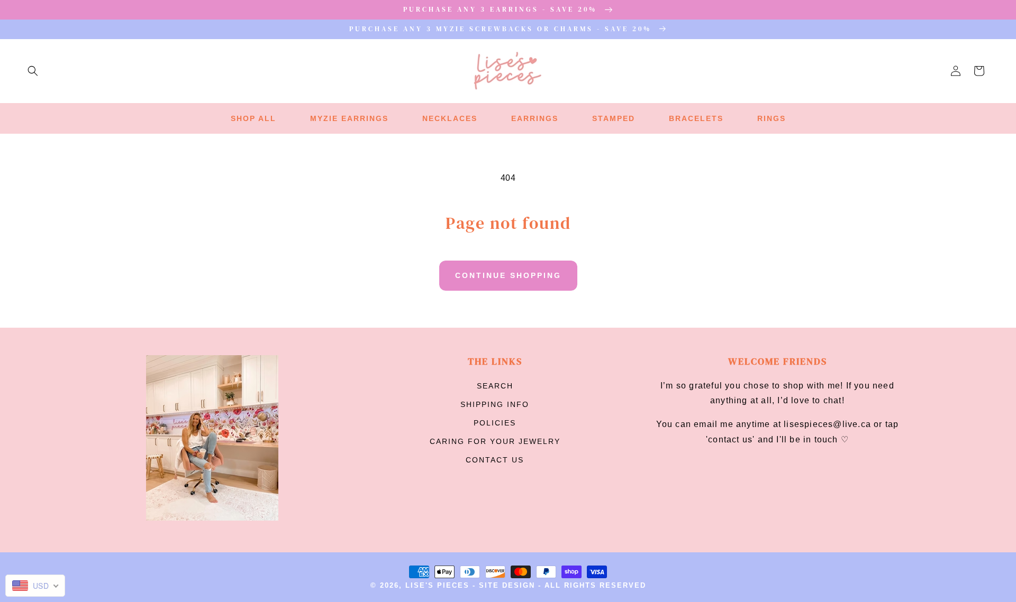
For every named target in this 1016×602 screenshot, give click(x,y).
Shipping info (494, 404)
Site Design (507, 585)
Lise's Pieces (437, 585)
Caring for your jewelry (495, 441)
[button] (32, 70)
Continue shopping (508, 275)
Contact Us (495, 460)
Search (495, 386)
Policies (495, 423)
